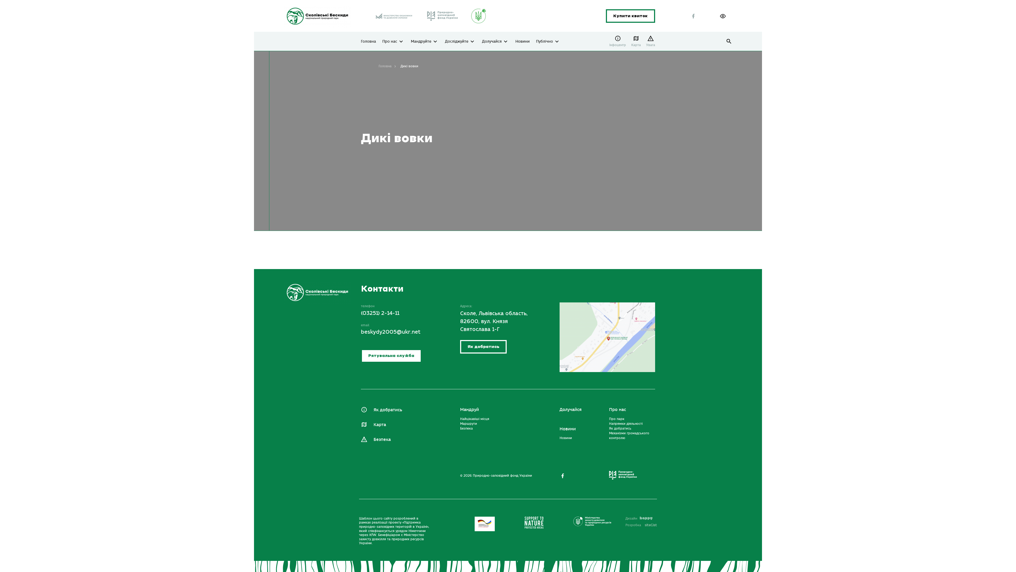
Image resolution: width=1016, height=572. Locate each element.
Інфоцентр (617, 45)
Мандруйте (421, 41)
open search (729, 41)
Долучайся (492, 41)
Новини (522, 41)
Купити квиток (630, 16)
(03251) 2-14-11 (380, 313)
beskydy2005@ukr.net (390, 332)
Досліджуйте (456, 41)
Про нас (389, 41)
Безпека (382, 439)
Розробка (641, 525)
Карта (636, 45)
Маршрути (468, 424)
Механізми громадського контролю (629, 435)
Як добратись (483, 346)
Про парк (616, 419)
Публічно (544, 41)
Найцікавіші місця (474, 419)
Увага (650, 45)
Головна (368, 41)
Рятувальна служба (391, 356)
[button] (723, 16)
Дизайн (631, 518)
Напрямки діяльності (626, 424)
